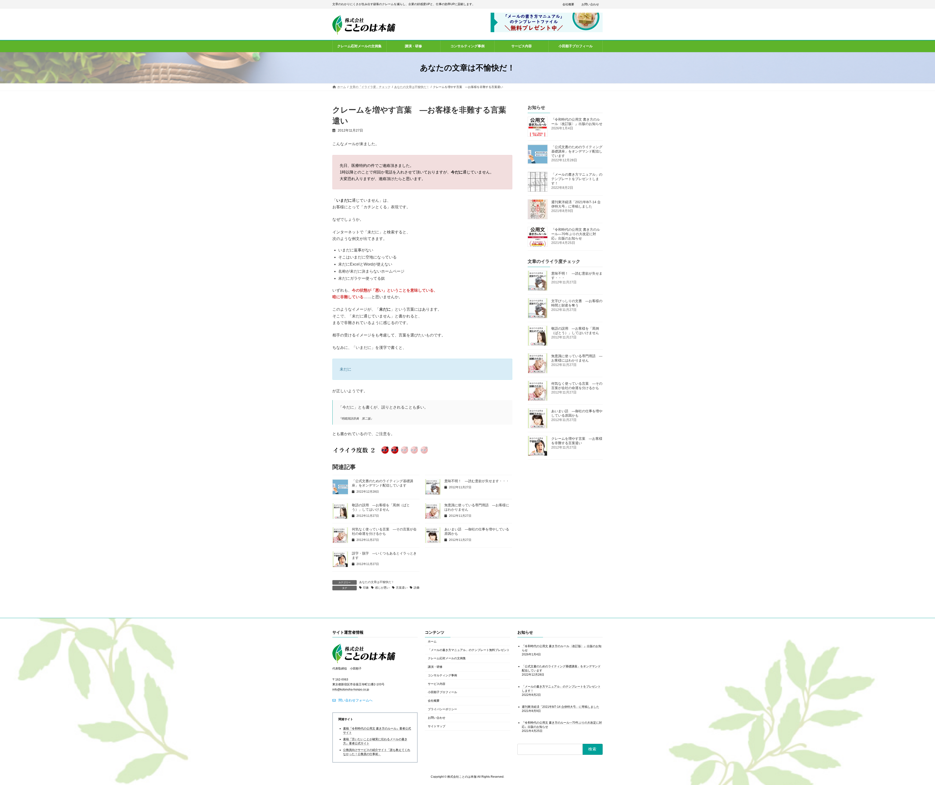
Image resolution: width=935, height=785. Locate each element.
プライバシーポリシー (442, 709)
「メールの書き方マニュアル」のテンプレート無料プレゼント (469, 650)
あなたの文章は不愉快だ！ (376, 582)
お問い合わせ (590, 4)
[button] (352, 700)
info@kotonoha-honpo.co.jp (350, 689)
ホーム (432, 641)
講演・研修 (435, 667)
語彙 (417, 587)
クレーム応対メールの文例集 (447, 658)
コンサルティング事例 (442, 675)
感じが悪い (382, 587)
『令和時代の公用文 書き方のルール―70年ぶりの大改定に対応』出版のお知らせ (575, 234)
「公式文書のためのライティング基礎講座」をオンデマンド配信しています (576, 151)
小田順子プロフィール (442, 692)
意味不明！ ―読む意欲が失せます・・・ (476, 481)
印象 (366, 587)
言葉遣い (402, 587)
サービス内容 (436, 684)
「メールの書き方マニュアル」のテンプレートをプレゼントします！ (576, 178)
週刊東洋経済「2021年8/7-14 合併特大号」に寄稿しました (560, 706)
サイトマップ (436, 726)
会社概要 (568, 4)
